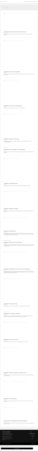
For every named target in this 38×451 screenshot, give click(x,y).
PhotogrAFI (5, 184)
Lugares (33, 1)
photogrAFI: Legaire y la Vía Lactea (11, 139)
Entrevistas (5, 150)
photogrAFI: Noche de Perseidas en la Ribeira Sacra (15, 372)
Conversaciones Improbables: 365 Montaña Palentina (15, 420)
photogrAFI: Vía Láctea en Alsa (10, 303)
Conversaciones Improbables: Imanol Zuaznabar (14, 149)
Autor (27, 1)
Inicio (24, 1)
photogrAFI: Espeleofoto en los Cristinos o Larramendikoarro (17, 269)
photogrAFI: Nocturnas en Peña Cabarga (13, 242)
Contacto (36, 1)
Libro (29, 1)
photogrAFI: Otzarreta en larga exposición (13, 105)
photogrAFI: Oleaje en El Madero (11, 208)
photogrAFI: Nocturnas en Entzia (11, 339)
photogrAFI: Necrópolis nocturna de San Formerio (15, 31)
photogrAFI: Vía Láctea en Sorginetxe (12, 71)
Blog (26, 1)
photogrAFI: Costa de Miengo (10, 398)
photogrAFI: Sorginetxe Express (11, 183)
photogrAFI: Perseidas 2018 (10, 231)
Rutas (31, 1)
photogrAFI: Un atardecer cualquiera (12, 313)
